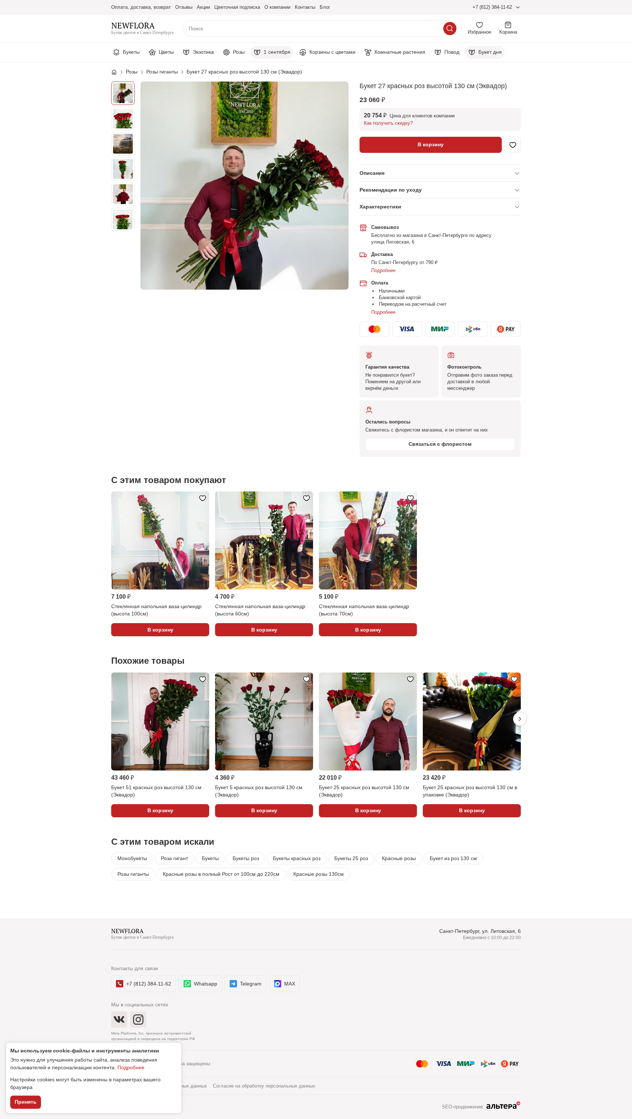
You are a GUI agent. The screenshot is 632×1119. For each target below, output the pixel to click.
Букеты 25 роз (351, 858)
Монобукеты (132, 858)
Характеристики (380, 207)
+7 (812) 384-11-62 (492, 7)
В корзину (431, 144)
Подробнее (383, 270)
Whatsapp (205, 984)
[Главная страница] (117, 72)
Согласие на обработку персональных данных (264, 1086)
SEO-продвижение (462, 1106)
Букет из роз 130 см (453, 858)
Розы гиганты (133, 874)
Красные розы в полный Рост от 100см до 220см (221, 874)
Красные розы (399, 858)
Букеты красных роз (296, 858)
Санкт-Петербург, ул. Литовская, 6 (480, 931)
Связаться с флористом (440, 444)
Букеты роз (246, 858)
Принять (26, 1102)
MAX (289, 984)
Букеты (210, 858)
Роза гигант (174, 858)
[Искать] (449, 28)
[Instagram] (138, 1019)
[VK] (119, 1019)
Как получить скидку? (388, 123)
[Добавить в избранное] (513, 145)
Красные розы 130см (318, 874)
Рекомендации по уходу (391, 190)
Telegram (251, 984)
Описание (372, 173)
